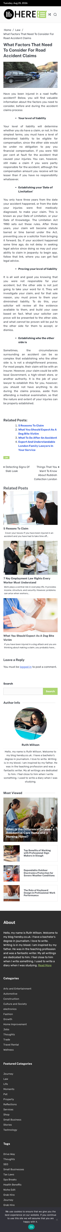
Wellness (8, 1049)
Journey (8, 1073)
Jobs (6, 1029)
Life (5, 1084)
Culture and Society (15, 1003)
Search (8, 683)
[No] (56, 1219)
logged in (26, 666)
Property (8, 1099)
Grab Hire (9, 1194)
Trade (6, 1039)
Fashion (8, 1014)
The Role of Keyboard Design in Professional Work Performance (39, 893)
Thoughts (9, 1034)
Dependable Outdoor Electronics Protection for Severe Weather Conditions (39, 873)
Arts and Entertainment (17, 988)
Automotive (10, 993)
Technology (10, 1129)
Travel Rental (11, 1044)
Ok (31, 1227)
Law (6, 458)
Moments (8, 1089)
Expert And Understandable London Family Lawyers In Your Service (36, 446)
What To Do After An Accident (37, 437)
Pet (5, 1094)
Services (8, 1109)
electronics (10, 1009)
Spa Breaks (10, 1179)
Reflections (10, 1104)
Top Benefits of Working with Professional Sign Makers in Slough (37, 853)
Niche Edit (9, 1189)
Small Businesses (13, 1169)
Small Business (12, 1119)
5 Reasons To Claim (31, 425)
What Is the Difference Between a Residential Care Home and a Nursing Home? (30, 832)
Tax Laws (8, 1174)
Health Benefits (12, 1184)
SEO (5, 1164)
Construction (11, 998)
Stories (7, 1124)
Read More (45, 965)
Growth (7, 1019)
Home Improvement (15, 1024)
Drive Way (9, 1154)
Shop (6, 1114)
